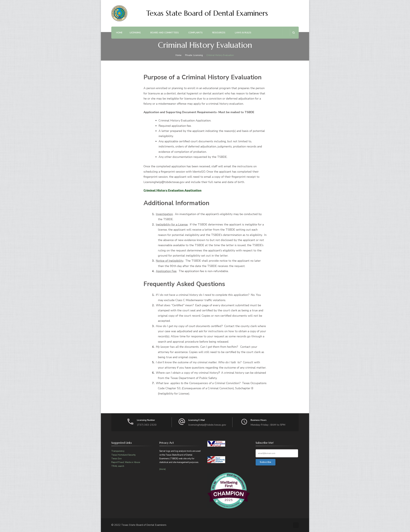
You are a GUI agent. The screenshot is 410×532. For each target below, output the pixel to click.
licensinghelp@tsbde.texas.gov (207, 425)
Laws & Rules (243, 32)
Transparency (117, 451)
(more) (162, 469)
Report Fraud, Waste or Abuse (125, 462)
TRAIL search (117, 466)
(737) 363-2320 (146, 425)
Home (119, 32)
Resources (218, 32)
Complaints (195, 32)
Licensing (135, 32)
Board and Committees (164, 32)
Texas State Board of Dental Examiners (207, 13)
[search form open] (293, 32)
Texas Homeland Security (123, 454)
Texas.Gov (116, 458)
